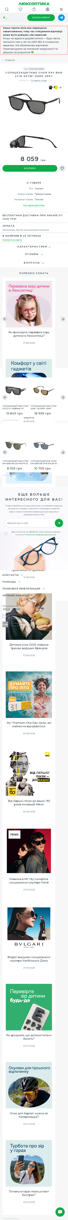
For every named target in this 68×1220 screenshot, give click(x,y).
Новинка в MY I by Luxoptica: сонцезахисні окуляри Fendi (29, 880)
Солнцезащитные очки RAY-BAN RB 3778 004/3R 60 (44, 462)
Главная (10, 60)
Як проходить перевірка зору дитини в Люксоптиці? (29, 334)
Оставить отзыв (39, 80)
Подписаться (59, 523)
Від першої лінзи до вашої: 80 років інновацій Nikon (29, 802)
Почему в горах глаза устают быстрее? (29, 1193)
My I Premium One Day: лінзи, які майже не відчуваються (29, 724)
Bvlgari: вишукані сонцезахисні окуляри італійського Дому (28, 959)
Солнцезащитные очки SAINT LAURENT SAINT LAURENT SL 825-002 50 (43, 407)
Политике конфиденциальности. (40, 534)
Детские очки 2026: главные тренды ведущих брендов (29, 646)
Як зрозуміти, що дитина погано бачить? (28, 1037)
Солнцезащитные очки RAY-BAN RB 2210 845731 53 (15, 462)
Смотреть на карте (12, 240)
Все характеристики (34, 205)
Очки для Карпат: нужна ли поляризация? (29, 1115)
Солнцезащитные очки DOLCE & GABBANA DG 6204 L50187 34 (15, 407)
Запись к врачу (41, 17)
